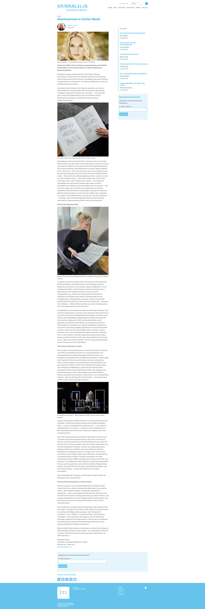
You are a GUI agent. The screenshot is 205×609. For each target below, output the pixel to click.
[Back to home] (72, 7)
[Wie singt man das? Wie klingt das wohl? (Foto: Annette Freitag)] (83, 129)
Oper (59, 16)
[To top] (145, 587)
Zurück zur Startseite (66, 575)
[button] (58, 579)
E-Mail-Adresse (125, 107)
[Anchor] (118, 97)
